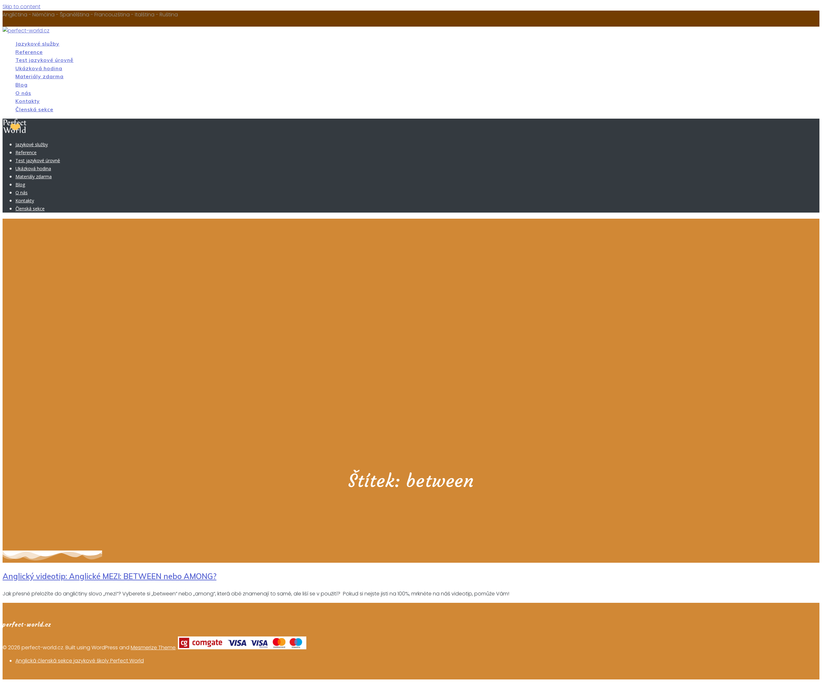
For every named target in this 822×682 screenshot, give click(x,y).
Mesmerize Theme (153, 647)
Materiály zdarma (39, 76)
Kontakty (27, 101)
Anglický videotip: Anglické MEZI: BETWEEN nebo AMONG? (109, 576)
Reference (29, 52)
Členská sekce (34, 109)
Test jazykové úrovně (44, 60)
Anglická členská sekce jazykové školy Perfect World (79, 660)
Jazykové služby (37, 43)
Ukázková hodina (38, 68)
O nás (23, 93)
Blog (21, 84)
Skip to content (21, 6)
